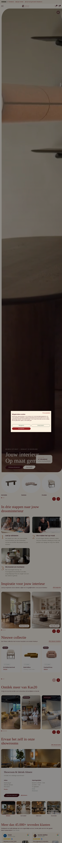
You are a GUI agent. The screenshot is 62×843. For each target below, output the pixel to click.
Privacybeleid (46, 413)
